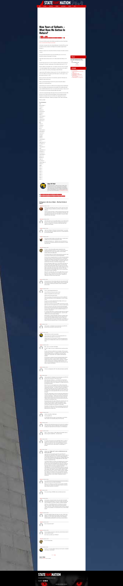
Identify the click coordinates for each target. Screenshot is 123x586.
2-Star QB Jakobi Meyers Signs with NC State (77, 72)
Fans (53, 37)
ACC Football (42, 196)
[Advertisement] (61, 15)
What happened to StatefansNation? (77, 74)
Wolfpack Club (63, 196)
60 (64, 37)
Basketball (51, 6)
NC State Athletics (51, 196)
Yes (72, 61)
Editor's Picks (50, 37)
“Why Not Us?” (74, 72)
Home (40, 6)
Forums (69, 6)
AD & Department (46, 37)
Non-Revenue (63, 6)
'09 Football (42, 37)
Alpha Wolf (41, 247)
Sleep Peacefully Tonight (75, 73)
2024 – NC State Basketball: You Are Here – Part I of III (77, 76)
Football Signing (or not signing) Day (77, 77)
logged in (44, 558)
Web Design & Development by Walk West (61, 584)
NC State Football (56, 196)
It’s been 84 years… (75, 70)
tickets (60, 196)
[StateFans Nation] (61, 2)
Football (44, 6)
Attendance (45, 196)
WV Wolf (46, 36)
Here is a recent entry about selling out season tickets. (47, 42)
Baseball (57, 6)
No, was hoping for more (75, 62)
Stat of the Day (60, 37)
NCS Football (55, 37)
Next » (55, 554)
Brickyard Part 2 (74, 75)
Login (75, 6)
